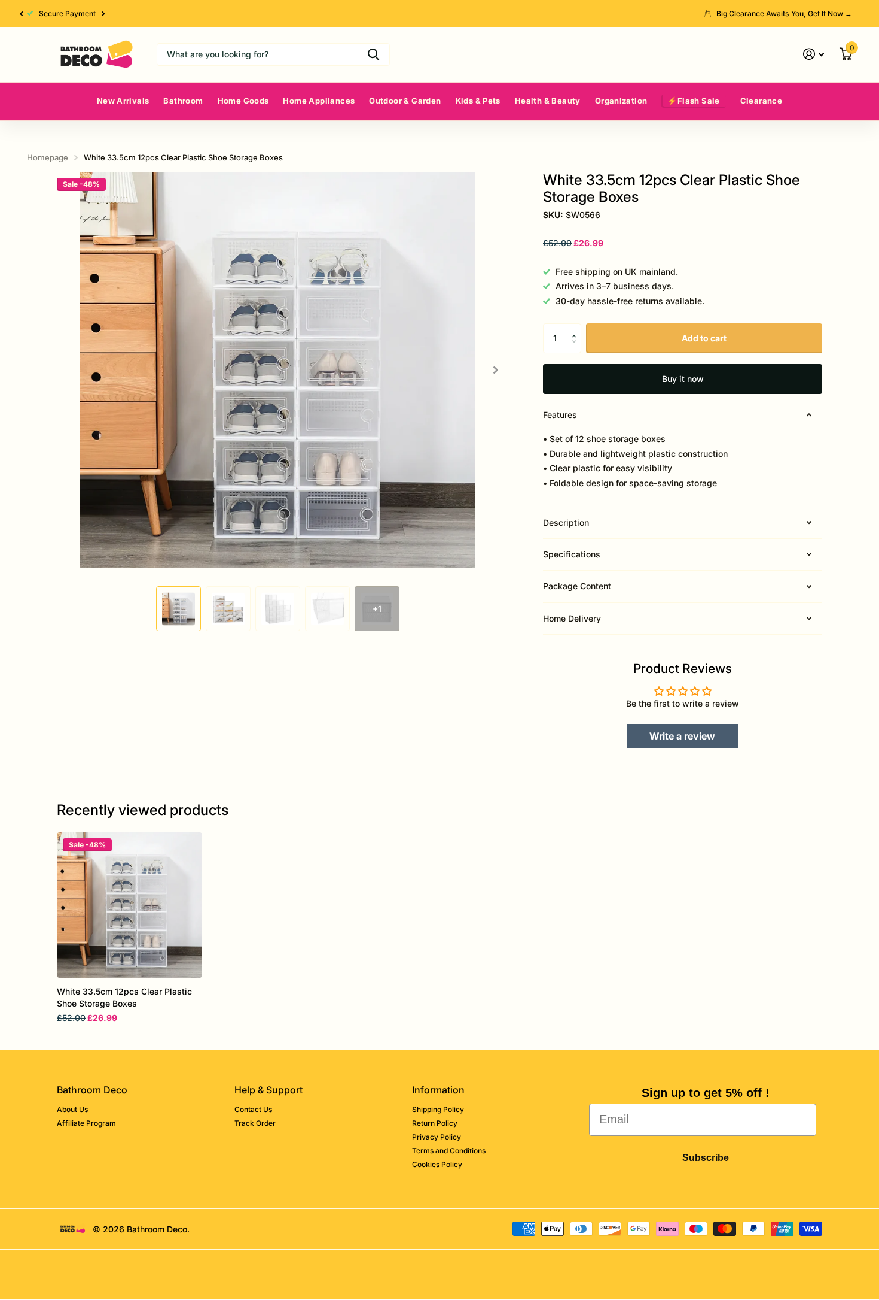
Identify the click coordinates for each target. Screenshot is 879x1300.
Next (103, 14)
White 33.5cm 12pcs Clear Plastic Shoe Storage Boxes (124, 997)
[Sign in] (813, 54)
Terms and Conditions (449, 1150)
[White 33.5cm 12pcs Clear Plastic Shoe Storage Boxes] (129, 905)
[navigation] (178, 608)
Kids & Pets (478, 100)
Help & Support (268, 1090)
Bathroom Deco (92, 1090)
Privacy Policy (436, 1136)
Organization (621, 100)
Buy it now (683, 379)
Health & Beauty (548, 100)
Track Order (255, 1123)
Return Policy (434, 1123)
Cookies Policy (437, 1164)
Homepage (47, 157)
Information (438, 1090)
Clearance (761, 100)
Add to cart (704, 338)
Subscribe (705, 1158)
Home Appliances (319, 100)
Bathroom (183, 100)
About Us (72, 1109)
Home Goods (243, 100)
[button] (21, 13)
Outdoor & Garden (405, 100)
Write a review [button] (682, 736)
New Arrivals (123, 100)
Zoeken (373, 54)
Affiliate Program (86, 1123)
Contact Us (253, 1109)
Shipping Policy (438, 1109)
